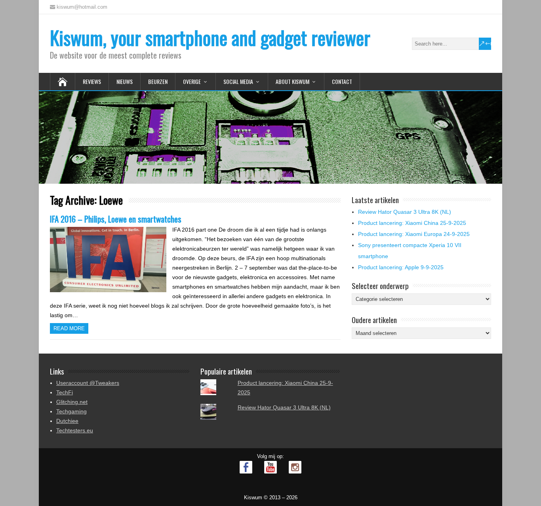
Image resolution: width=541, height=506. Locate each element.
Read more (69, 328)
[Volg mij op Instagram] (295, 467)
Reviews (92, 81)
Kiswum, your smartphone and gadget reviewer (210, 37)
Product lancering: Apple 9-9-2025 (401, 267)
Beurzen (158, 81)
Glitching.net (72, 402)
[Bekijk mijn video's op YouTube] (270, 467)
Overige (192, 81)
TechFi (64, 392)
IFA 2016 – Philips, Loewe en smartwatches (115, 219)
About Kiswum (292, 81)
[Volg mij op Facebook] (246, 467)
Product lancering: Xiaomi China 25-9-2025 (412, 223)
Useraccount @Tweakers (87, 383)
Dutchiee (67, 421)
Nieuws (124, 81)
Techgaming (71, 411)
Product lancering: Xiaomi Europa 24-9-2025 (414, 234)
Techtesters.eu (74, 430)
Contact (342, 81)
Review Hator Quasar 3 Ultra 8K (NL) (404, 212)
